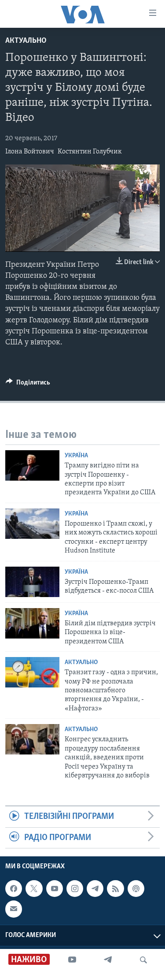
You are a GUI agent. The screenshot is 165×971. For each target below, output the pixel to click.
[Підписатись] (13, 908)
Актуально (26, 41)
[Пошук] (143, 960)
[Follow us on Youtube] (54, 888)
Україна (76, 455)
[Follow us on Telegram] (95, 888)
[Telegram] (107, 960)
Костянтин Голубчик (90, 151)
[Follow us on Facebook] (13, 888)
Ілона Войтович (29, 151)
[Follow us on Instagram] (74, 888)
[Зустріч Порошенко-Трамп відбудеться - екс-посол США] (32, 582)
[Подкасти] (136, 888)
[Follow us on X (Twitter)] (34, 888)
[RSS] (115, 888)
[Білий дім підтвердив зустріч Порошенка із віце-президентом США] (32, 623)
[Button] (28, 384)
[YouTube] (72, 960)
